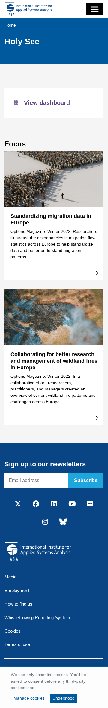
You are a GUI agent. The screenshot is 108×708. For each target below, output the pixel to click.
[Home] (28, 9)
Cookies (12, 631)
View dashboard (47, 102)
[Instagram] (45, 522)
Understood (63, 698)
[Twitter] (18, 504)
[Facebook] (36, 504)
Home (10, 25)
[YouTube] (72, 504)
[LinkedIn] (54, 504)
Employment (16, 590)
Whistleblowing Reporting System (37, 617)
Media (10, 576)
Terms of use (17, 644)
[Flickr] (90, 504)
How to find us (18, 603)
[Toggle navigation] (94, 9)
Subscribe (86, 480)
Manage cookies (29, 698)
